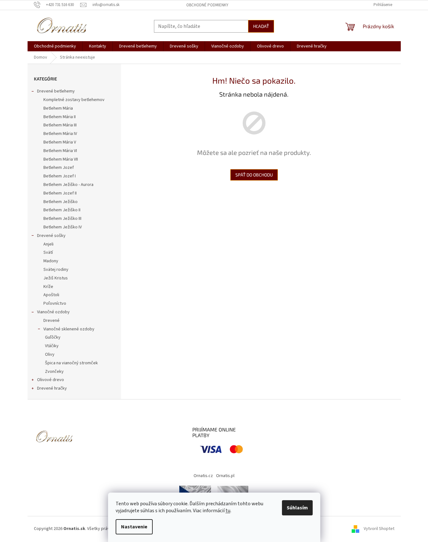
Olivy (49, 354)
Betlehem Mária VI (60, 151)
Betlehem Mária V (59, 142)
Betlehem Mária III (60, 125)
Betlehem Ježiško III (62, 218)
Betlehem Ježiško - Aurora (68, 185)
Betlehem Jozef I (59, 176)
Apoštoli (51, 295)
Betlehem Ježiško (60, 202)
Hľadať (261, 26)
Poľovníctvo (54, 303)
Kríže (48, 287)
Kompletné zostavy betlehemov (74, 100)
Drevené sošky (51, 236)
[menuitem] (55, 46)
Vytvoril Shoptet (379, 529)
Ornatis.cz (203, 476)
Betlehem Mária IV (60, 134)
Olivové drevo (50, 380)
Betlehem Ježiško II (61, 210)
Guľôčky (53, 337)
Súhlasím (297, 507)
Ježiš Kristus (55, 278)
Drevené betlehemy (56, 91)
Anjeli (48, 244)
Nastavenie (134, 526)
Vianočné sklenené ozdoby (68, 329)
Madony (50, 261)
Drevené (51, 320)
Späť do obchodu (254, 174)
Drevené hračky (52, 388)
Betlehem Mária (58, 108)
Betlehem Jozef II (60, 193)
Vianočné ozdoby (53, 312)
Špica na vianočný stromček (71, 363)
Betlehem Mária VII (60, 159)
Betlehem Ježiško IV (62, 227)
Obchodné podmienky (207, 5)
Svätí (48, 252)
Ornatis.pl (225, 476)
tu (228, 510)
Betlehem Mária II (59, 117)
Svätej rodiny (55, 269)
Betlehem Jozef (58, 167)
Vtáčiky (52, 346)
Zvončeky (54, 371)
